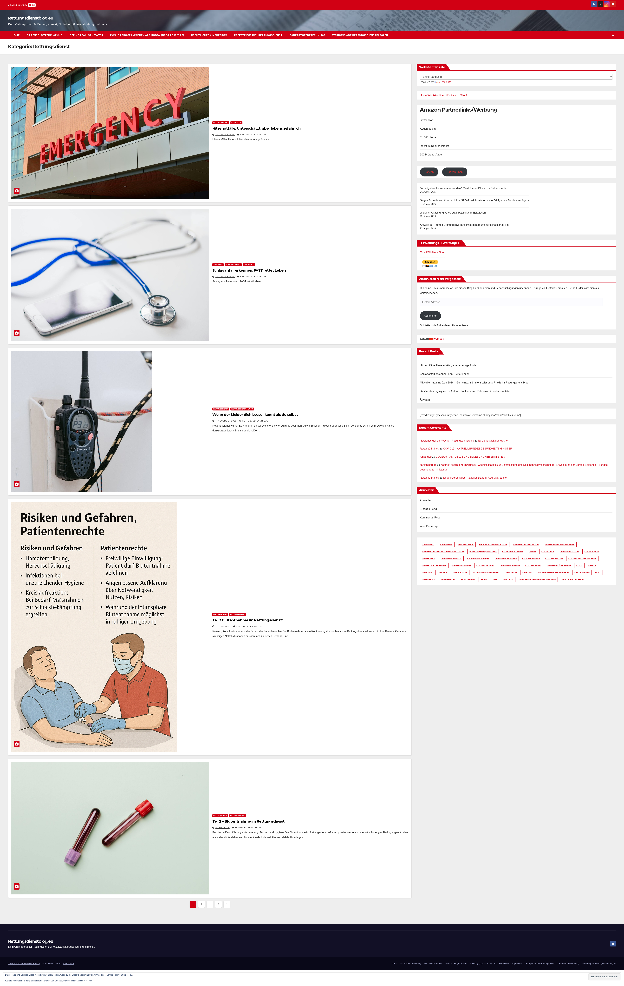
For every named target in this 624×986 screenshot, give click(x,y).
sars (495, 579)
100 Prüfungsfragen (431, 154)
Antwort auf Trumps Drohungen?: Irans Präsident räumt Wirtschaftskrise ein (464, 225)
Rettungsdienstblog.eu (30, 18)
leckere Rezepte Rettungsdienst (553, 572)
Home (16, 35)
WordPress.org (429, 526)
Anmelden (426, 500)
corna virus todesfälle (512, 551)
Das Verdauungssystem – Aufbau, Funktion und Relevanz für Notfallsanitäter (465, 391)
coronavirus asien (531, 558)
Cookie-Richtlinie (84, 981)
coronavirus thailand (510, 565)
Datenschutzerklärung (44, 35)
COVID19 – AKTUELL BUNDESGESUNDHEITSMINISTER (477, 448)
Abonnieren (430, 315)
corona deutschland (569, 551)
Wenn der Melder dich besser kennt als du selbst (255, 414)
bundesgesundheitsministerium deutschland (443, 551)
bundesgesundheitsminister (526, 544)
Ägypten (425, 399)
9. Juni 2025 (222, 827)
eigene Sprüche (460, 572)
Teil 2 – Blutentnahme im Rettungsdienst (248, 821)
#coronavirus (446, 544)
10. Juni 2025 (223, 626)
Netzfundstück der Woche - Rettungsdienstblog (447, 440)
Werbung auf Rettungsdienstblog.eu (360, 35)
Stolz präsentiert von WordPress (23, 963)
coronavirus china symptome (582, 558)
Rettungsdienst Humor (242, 409)
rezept (484, 579)
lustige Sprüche (582, 572)
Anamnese (218, 265)
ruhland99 (426, 457)
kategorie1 (527, 572)
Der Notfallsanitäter (86, 35)
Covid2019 (427, 572)
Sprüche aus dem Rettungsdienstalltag (537, 579)
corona (532, 551)
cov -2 (579, 565)
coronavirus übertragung (559, 565)
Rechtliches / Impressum (209, 35)
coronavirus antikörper (478, 558)
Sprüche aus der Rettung (573, 579)
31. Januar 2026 (225, 135)
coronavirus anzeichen (506, 558)
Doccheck (442, 572)
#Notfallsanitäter (466, 544)
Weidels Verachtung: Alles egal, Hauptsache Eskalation (453, 212)
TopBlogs (438, 338)
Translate (445, 82)
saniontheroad (428, 464)
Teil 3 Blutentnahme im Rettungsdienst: (247, 620)
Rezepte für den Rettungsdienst (258, 35)
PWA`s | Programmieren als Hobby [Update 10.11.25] (147, 35)
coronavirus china (554, 558)
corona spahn (428, 558)
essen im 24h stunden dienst (486, 572)
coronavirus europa (461, 565)
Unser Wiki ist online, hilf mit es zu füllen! (443, 95)
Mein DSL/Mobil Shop (432, 252)
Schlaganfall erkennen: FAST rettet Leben (249, 270)
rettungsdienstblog (253, 135)
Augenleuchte (428, 128)
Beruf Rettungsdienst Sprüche (493, 544)
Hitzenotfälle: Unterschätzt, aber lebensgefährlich (256, 128)
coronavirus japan (485, 565)
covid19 (592, 565)
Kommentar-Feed (430, 517)
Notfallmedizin (428, 579)
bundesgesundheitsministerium (559, 544)
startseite (236, 123)
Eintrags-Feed (428, 509)
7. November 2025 (226, 421)
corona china (547, 551)
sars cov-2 (508, 579)
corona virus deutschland (434, 565)
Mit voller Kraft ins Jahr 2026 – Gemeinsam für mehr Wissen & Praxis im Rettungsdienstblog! (474, 382)
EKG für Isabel (428, 137)
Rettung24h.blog (429, 448)
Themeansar (68, 963)
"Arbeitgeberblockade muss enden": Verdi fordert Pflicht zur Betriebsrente (463, 188)
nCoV (598, 572)
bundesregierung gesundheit (483, 551)
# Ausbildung (428, 544)
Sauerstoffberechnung (307, 35)
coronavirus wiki (533, 565)
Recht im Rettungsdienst (434, 146)
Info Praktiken (220, 614)
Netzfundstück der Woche (493, 440)
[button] (613, 35)
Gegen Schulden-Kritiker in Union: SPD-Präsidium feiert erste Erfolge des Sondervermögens (474, 200)
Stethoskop (426, 120)
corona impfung (592, 551)
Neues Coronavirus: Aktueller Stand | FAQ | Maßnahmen (475, 477)
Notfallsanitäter (448, 579)
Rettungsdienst (220, 123)
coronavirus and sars (451, 558)
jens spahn (511, 572)
